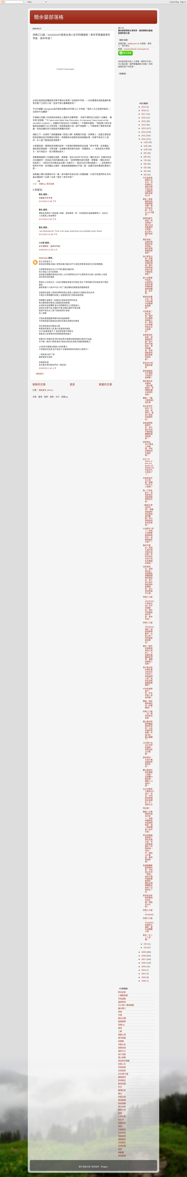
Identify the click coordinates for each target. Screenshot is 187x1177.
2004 (143, 970)
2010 (143, 139)
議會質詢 (122, 1002)
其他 (120, 1126)
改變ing (42, 184)
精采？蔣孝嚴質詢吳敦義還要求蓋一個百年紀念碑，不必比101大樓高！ (148, 207)
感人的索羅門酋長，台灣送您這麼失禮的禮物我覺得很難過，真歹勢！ (148, 285)
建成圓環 (122, 1100)
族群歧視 (122, 1048)
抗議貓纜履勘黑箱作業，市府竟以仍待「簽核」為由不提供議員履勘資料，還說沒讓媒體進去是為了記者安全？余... (148, 878)
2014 (143, 125)
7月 (145, 160)
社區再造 (122, 1133)
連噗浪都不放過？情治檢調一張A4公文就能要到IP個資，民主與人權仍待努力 (148, 227)
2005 (143, 967)
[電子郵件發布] (38, 181)
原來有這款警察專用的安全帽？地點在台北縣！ (148, 901)
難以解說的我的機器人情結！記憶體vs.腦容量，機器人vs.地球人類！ (148, 778)
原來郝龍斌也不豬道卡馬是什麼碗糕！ (148, 374)
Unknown (43, 258)
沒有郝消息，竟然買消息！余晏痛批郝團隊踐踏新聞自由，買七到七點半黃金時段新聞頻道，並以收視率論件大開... (148, 580)
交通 (120, 1015)
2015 (143, 121)
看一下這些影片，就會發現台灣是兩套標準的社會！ (148, 496)
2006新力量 (123, 1074)
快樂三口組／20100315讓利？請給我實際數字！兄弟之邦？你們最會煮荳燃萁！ (148, 633)
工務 (120, 1031)
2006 (143, 963)
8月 (145, 157)
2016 (143, 118)
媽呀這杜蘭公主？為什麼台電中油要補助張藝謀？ (148, 302)
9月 (145, 153)
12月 (146, 142)
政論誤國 (122, 1103)
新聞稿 (121, 1041)
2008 (143, 956)
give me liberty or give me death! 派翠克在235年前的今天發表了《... (148, 466)
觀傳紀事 (122, 1090)
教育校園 (122, 1084)
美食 (120, 1149)
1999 (143, 981)
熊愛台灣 (122, 1097)
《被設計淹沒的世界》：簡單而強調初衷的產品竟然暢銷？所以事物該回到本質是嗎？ (148, 515)
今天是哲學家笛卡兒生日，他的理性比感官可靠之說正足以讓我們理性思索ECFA (148, 187)
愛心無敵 (122, 1057)
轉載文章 (122, 1110)
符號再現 (122, 1067)
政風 (120, 1113)
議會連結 (122, 1139)
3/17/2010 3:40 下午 (47, 219)
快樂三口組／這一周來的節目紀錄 (148, 714)
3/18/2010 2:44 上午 (47, 368)
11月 (146, 146)
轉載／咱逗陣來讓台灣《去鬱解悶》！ (148, 704)
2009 (143, 952)
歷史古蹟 (122, 1018)
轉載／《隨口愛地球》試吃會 (148, 400)
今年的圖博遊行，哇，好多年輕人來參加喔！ (148, 693)
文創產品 (122, 1129)
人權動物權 (123, 995)
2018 (143, 110)
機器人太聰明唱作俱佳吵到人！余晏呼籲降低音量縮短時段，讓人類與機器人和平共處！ (148, 822)
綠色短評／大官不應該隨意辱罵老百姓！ (148, 761)
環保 (120, 1028)
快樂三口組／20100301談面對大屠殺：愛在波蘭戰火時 (148, 924)
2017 (143, 114)
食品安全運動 (124, 1061)
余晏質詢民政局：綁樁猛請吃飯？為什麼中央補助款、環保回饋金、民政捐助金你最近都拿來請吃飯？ (148, 347)
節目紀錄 (50, 184)
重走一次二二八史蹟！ (148, 937)
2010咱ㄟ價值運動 (126, 1005)
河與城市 (122, 1143)
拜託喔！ (147, 808)
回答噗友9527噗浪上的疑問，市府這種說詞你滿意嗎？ (148, 448)
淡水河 (121, 1120)
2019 (143, 107)
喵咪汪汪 (122, 1051)
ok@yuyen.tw (133, 44)
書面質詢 (122, 1077)
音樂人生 (122, 1064)
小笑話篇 (122, 1116)
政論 (120, 1012)
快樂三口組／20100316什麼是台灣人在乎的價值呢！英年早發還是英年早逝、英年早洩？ (148, 608)
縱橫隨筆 (122, 1022)
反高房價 (122, 1146)
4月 (145, 171)
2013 (143, 128)
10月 (146, 150)
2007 (143, 959)
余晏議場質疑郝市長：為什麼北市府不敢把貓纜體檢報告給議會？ (148, 430)
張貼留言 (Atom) (46, 390)
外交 (120, 1087)
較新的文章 (39, 384)
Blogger (104, 1167)
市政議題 (122, 999)
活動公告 (122, 1044)
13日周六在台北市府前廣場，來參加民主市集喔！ (148, 748)
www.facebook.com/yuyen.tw (136, 49)
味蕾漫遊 (122, 1123)
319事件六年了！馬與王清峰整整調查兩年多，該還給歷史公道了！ (148, 535)
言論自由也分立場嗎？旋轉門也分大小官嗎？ (148, 482)
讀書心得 (122, 1035)
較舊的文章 (105, 384)
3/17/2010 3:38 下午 (47, 201)
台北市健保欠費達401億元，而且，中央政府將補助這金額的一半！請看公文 (148, 797)
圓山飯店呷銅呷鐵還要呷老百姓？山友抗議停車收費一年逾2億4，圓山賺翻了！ (148, 730)
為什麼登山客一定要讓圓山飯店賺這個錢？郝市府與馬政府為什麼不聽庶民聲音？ (148, 265)
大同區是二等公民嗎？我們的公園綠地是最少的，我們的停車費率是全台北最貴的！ (148, 321)
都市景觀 (122, 1038)
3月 (145, 175)
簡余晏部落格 (49, 17)
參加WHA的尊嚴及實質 (148, 365)
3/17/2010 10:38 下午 (48, 234)
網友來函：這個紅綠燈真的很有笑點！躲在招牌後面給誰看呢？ (148, 246)
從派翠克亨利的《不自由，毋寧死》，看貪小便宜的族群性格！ (148, 412)
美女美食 (122, 1107)
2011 (143, 136)
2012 (143, 132)
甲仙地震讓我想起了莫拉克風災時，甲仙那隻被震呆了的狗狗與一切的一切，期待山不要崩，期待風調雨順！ (148, 848)
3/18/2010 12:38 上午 (48, 250)
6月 (145, 164)
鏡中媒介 (122, 1008)
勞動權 (121, 1152)
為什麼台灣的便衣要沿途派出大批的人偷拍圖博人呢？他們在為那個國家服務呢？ (148, 676)
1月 (145, 948)
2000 (143, 977)
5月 (145, 168)
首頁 (72, 384)
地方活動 (122, 1054)
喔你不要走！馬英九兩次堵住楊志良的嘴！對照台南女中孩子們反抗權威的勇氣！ (148, 554)
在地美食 (122, 1071)
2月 (145, 944)
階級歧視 (122, 1136)
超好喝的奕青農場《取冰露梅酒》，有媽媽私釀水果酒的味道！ (148, 387)
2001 (143, 974)
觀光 (120, 1094)
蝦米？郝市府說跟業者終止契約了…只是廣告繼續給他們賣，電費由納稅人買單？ (148, 655)
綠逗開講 (122, 1156)
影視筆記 (122, 1080)
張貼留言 (40, 374)
